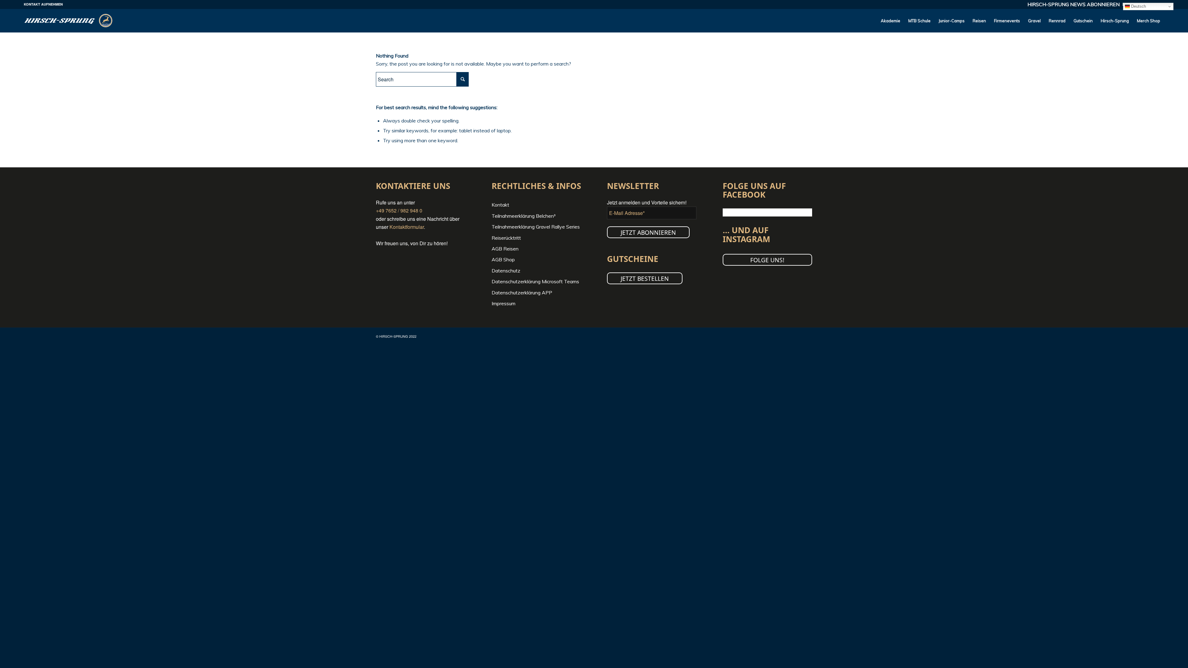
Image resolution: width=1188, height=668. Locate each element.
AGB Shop (503, 259)
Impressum (503, 303)
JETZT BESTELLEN (645, 278)
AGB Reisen (505, 249)
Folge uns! (767, 260)
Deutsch (1138, 6)
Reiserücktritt (506, 238)
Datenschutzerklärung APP (522, 292)
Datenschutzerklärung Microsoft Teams (535, 281)
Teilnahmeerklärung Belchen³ (524, 216)
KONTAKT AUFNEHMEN (43, 4)
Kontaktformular (407, 226)
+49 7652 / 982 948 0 (399, 210)
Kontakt (500, 205)
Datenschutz (506, 271)
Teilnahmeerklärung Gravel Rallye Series (536, 227)
